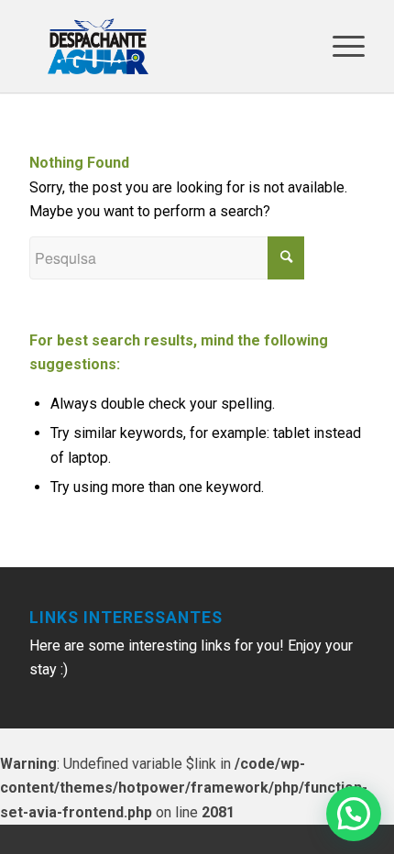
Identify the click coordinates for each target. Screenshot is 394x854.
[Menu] (339, 46)
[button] (353, 813)
